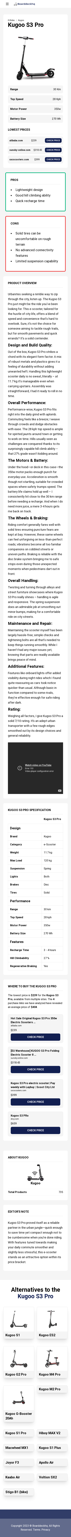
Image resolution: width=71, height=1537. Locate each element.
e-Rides (11, 20)
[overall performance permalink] (6, 401)
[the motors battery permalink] (6, 459)
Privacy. (45, 1529)
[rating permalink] (6, 708)
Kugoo (35, 1183)
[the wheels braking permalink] (6, 516)
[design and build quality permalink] (6, 344)
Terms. (37, 1529)
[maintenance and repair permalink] (6, 622)
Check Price (35, 1037)
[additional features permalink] (6, 665)
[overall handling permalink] (6, 579)
